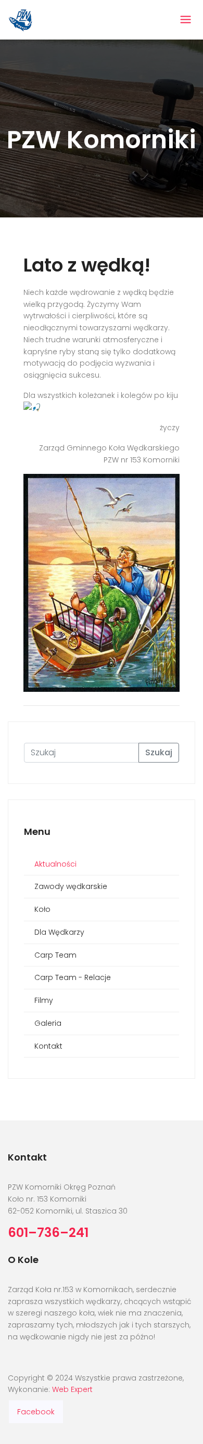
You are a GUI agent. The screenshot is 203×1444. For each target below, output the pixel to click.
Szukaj (158, 752)
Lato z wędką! (86, 265)
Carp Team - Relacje (72, 977)
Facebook (36, 1412)
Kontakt (48, 1046)
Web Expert (72, 1389)
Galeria (47, 1023)
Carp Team (55, 955)
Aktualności (55, 864)
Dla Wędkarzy (59, 932)
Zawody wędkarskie (70, 886)
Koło (42, 909)
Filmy (43, 1000)
